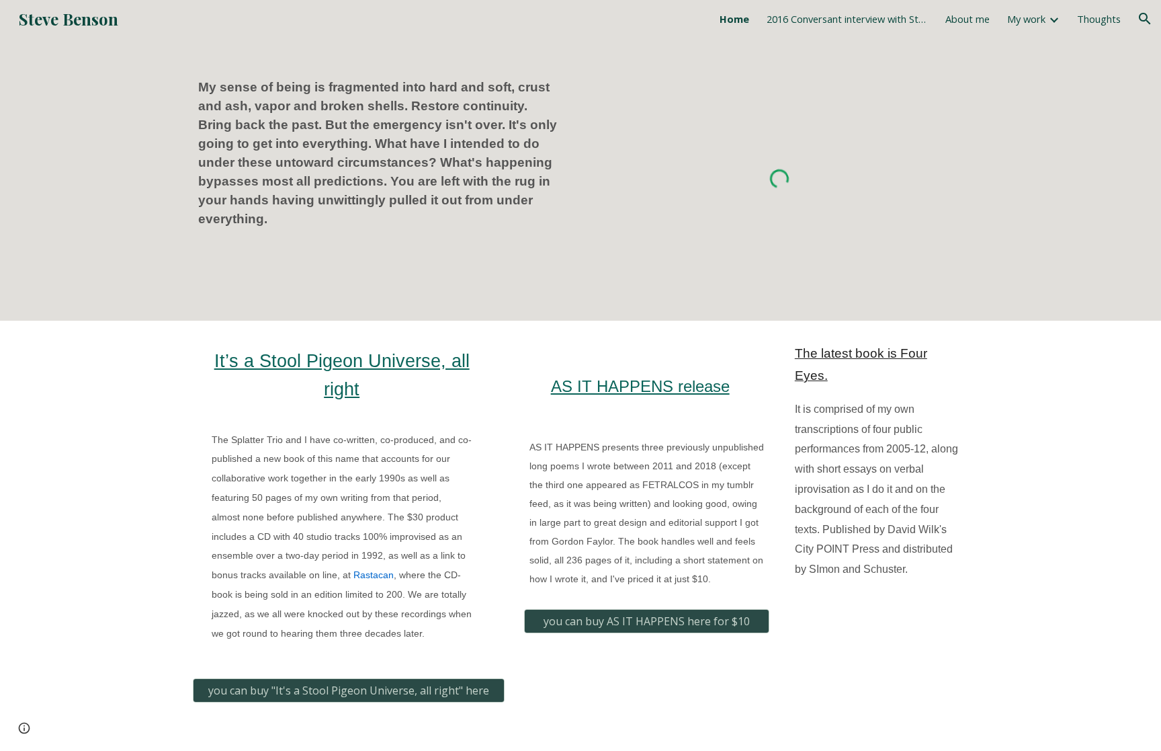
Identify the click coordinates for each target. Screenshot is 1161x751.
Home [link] (734, 19)
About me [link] (967, 19)
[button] (1145, 19)
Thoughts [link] (1099, 19)
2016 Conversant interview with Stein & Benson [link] (847, 19)
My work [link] (1026, 19)
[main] (381, 153)
